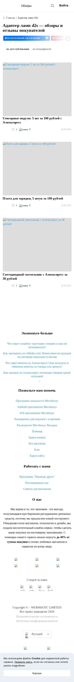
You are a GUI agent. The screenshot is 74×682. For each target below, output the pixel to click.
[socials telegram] (50, 589)
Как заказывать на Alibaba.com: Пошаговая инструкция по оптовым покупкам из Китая (37, 355)
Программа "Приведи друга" (37, 476)
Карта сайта (37, 455)
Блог (37, 449)
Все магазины (37, 443)
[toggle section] (39, 381)
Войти (63, 5)
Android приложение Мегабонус (37, 406)
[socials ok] (32, 589)
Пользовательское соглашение (36, 616)
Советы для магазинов (37, 488)
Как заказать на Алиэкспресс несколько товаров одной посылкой (37, 374)
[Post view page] (37, 89)
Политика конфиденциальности (37, 620)
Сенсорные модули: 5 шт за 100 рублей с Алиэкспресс (32, 120)
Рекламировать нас (37, 482)
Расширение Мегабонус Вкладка (37, 425)
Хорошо (37, 673)
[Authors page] (6, 129)
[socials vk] (23, 589)
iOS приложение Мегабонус (37, 413)
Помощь (37, 431)
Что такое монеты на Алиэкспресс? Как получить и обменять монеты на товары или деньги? (37, 364)
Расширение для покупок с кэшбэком (37, 419)
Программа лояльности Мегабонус (37, 400)
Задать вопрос (37, 437)
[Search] (52, 5)
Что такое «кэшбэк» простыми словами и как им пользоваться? (37, 345)
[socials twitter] (41, 589)
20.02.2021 (66, 129)
